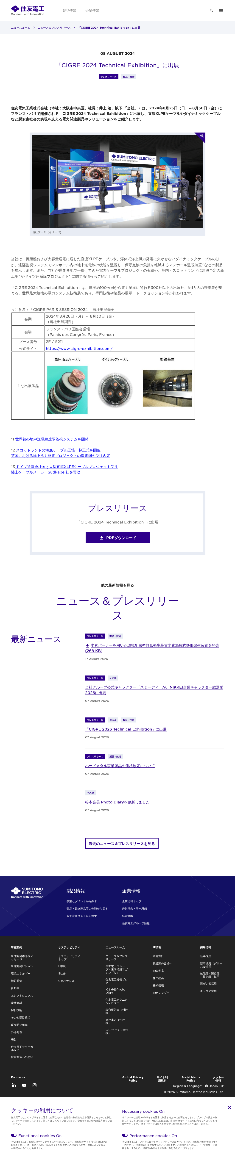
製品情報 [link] (69, 10)
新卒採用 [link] (205, 956)
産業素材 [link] (16, 1002)
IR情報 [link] (157, 947)
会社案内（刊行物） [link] (115, 1021)
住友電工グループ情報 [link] (136, 923)
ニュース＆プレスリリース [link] (54, 27)
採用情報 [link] (205, 947)
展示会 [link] (112, 719)
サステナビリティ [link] (69, 947)
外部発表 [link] (16, 1032)
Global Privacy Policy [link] (133, 1079)
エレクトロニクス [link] (22, 995)
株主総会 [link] (158, 978)
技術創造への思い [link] (22, 1056)
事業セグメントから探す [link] (82, 901)
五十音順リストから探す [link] (82, 916)
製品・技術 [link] (128, 76)
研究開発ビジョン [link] (22, 966)
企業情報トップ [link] (131, 901)
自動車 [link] (15, 988)
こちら (55, 1120)
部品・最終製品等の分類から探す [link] (87, 908)
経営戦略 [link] (127, 916)
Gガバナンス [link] (66, 980)
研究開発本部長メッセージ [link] (22, 957)
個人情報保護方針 (96, 1120)
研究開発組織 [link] (19, 1024)
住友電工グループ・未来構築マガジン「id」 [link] (117, 969)
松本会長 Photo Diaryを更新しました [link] (117, 802)
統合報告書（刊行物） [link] (117, 1011)
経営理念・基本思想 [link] (134, 908)
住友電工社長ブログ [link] (117, 981)
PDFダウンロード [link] (121, 537)
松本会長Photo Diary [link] (115, 991)
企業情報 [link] (92, 10)
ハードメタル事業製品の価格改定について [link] (120, 765)
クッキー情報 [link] (218, 1079)
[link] (27, 10)
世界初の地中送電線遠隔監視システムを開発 (52, 439)
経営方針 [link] (158, 956)
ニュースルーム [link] (20, 27)
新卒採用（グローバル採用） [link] (211, 965)
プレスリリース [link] (109, 76)
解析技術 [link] (16, 1010)
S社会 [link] (62, 973)
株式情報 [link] (158, 985)
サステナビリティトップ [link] (69, 957)
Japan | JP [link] (216, 1086)
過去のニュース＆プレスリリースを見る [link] (122, 843)
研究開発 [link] (16, 947)
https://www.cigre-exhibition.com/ (79, 348)
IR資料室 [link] (158, 970)
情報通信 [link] (16, 980)
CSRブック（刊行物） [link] (117, 1031)
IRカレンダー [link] (161, 992)
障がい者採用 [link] (208, 983)
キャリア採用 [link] (208, 990)
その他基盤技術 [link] (20, 1017)
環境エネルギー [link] (20, 973)
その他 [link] (112, 677)
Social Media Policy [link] (191, 1079)
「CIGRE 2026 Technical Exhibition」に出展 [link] (126, 729)
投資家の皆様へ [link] (162, 963)
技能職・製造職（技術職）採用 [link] (209, 975)
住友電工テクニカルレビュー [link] (22, 1048)
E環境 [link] (62, 966)
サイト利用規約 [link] (162, 1079)
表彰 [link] (14, 1039)
